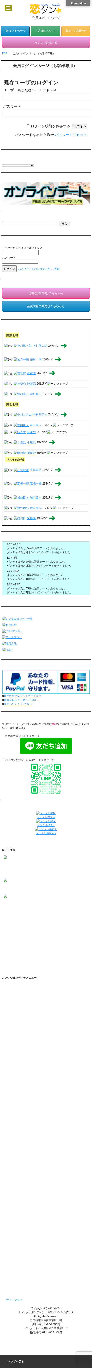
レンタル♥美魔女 (17, 1278)
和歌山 (58, 940)
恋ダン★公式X (20, 1030)
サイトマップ (14, 1299)
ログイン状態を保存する (50, 126)
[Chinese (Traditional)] (9, 161)
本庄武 (31, 442)
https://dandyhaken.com (18, 864)
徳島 (24, 948)
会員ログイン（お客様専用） (24, 1205)
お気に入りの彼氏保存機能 (28, 1022)
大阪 (16, 940)
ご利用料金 (14, 1071)
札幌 (18, 920)
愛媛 (32, 948)
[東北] (7, 924)
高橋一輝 (36, 483)
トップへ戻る (16, 1361)
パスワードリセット (71, 135)
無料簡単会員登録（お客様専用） (27, 1197)
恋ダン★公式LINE (23, 1037)
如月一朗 (36, 359)
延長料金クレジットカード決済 (22, 695)
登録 (57, 268)
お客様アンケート (18, 1219)
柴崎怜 (31, 518)
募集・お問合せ (75, 30)
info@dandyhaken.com (18, 872)
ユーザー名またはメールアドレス (30, 90)
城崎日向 (36, 497)
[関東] (7, 928)
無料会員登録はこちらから (46, 293)
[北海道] (8, 920)
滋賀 (40, 940)
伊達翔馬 (36, 508)
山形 (48, 924)
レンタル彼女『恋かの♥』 (22, 1263)
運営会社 (12, 1137)
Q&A (10, 1063)
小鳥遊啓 (36, 470)
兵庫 (24, 940)
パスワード (12, 106)
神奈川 (25, 928)
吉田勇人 (36, 425)
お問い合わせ (15, 1122)
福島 (40, 924)
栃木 (59, 928)
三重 (32, 936)
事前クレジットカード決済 (20, 699)
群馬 (67, 928)
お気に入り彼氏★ (14, 912)
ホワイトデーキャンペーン (23, 1234)
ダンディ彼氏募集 (18, 1107)
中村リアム (40, 414)
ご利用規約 (14, 1078)
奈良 (48, 940)
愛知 (16, 936)
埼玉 (35, 928)
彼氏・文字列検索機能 (25, 1015)
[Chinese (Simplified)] (4, 161)
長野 (26, 932)
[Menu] (8, 8)
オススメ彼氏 (12, 908)
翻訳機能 (17, 1008)
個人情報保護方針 (18, 1085)
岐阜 (24, 936)
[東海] (7, 936)
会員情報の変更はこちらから (46, 306)
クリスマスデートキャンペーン (26, 1241)
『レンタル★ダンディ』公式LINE (27, 1129)
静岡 (40, 936)
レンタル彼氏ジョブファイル (24, 1166)
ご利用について (45, 30)
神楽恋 (31, 383)
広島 (24, 944)
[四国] (7, 948)
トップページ (15, 986)
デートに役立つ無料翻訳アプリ (30, 1044)
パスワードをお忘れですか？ (35, 268)
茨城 (51, 928)
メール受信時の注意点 (20, 1100)
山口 (32, 944)
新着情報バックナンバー (22, 1249)
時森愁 (31, 432)
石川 (51, 932)
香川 (16, 948)
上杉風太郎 (40, 345)
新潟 (35, 932)
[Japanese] (27, 161)
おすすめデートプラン (20, 1056)
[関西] (7, 940)
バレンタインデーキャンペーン (26, 1227)
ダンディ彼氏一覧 (18, 1175)
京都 (32, 940)
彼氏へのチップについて (18, 703)
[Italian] (22, 161)
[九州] (7, 952)
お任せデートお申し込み (22, 1183)
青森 (16, 924)
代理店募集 (14, 1115)
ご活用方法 (14, 1000)
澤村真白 (36, 394)
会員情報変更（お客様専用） (24, 1212)
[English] (13, 161)
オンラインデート (18, 1190)
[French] (18, 161)
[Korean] (31, 161)
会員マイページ (15, 30)
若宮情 (31, 373)
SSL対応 (12, 1093)
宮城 (32, 924)
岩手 (24, 924)
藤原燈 (31, 452)
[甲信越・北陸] (12, 932)
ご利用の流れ (15, 993)
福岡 (16, 952)
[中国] (7, 944)
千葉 (43, 928)
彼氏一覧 (9, 904)
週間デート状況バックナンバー (26, 1256)
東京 (16, 928)
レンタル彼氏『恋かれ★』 (23, 1271)
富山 (43, 932)
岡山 (16, 944)
